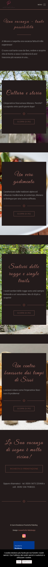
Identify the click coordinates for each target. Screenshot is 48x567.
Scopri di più (24, 122)
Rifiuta (27, 562)
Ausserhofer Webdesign (26, 530)
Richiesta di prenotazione (24, 469)
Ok (18, 562)
